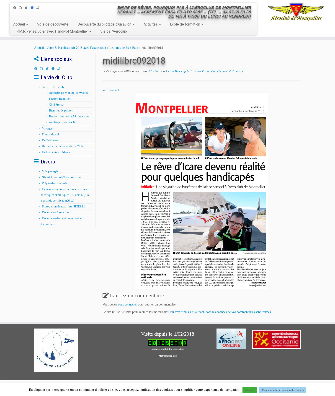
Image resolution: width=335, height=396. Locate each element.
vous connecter (127, 304)
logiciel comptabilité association (167, 348)
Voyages (47, 128)
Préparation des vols (54, 183)
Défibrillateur (50, 140)
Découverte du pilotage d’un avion (104, 24)
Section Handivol (60, 98)
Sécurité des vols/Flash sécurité (61, 177)
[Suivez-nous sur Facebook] (16, 8)
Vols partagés (50, 171)
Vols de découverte (52, 24)
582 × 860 (153, 71)
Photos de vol (50, 134)
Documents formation (55, 212)
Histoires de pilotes (61, 110)
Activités (151, 24)
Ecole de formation (185, 24)
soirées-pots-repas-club (63, 122)
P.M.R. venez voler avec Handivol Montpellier (53, 31)
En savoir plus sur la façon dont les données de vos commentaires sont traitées (220, 312)
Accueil (19, 24)
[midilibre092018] (201, 190)
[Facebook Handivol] (33, 8)
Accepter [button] (250, 389)
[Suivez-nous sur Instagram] (22, 8)
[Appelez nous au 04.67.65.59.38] (39, 8)
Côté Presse (56, 104)
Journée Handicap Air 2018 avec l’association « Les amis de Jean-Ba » (92, 47)
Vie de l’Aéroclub (113, 31)
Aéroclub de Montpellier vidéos (68, 92)
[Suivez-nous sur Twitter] (28, 8)
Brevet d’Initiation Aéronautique (69, 116)
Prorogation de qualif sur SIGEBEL (63, 206)
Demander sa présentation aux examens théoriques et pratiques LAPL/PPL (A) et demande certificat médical (65, 194)
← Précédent (111, 90)
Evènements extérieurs (56, 152)
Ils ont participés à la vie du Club (62, 146)
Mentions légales (168, 355)
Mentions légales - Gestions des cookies (283, 389)
